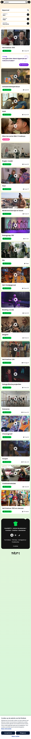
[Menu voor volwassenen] (29, 2)
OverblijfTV (8, 528)
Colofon (14, 530)
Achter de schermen (19, 528)
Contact (8, 530)
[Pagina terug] (2, 2)
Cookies (15, 546)
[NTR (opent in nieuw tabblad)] (15, 553)
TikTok (14, 540)
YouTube (7, 540)
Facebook (15, 542)
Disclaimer (22, 530)
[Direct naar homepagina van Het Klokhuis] (15, 523)
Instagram (22, 540)
